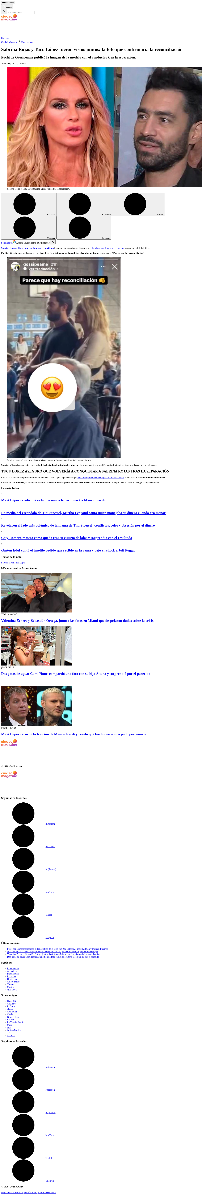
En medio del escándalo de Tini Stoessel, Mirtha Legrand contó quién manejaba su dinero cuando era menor (83, 513)
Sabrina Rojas (7, 562)
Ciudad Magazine (9, 42)
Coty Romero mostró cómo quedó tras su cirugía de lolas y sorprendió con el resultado (66, 538)
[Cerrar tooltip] (53, 242)
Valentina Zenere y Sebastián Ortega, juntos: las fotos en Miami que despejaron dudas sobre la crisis (77, 621)
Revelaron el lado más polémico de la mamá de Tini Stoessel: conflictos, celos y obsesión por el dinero (78, 525)
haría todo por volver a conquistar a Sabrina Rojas (100, 477)
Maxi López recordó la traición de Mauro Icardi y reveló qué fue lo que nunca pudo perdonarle (73, 734)
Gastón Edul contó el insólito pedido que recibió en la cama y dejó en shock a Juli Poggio (68, 550)
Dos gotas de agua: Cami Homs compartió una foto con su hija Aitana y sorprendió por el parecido (75, 674)
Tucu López (19, 562)
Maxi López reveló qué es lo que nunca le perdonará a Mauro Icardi (53, 500)
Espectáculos (27, 42)
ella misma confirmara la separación (107, 248)
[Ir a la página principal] (23, 35)
